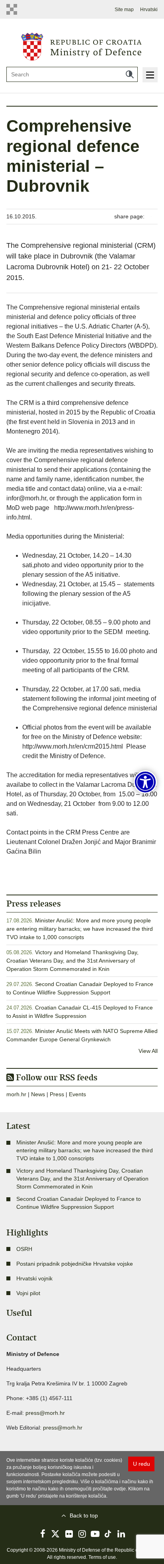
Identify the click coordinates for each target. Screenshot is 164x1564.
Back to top (84, 1515)
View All (148, 1051)
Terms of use (102, 1557)
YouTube (95, 1533)
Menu (150, 74)
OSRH (24, 1249)
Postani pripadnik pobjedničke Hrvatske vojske (74, 1264)
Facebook (42, 1533)
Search (130, 74)
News (38, 1094)
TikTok (108, 1533)
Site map (124, 9)
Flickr (69, 1533)
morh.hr (16, 1094)
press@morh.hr (45, 1413)
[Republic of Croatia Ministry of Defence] (82, 46)
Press (57, 1094)
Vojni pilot (28, 1293)
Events (77, 1094)
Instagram (82, 1533)
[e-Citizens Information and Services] (13, 9)
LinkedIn (121, 1533)
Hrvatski (149, 9)
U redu (141, 1464)
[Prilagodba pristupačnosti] (145, 782)
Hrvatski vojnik (34, 1278)
